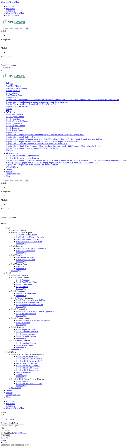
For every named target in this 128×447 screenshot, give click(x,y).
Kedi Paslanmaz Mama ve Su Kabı (54, 100)
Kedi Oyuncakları (13, 91)
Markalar (9, 169)
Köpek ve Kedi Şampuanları (60, 162)
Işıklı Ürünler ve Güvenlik (29, 137)
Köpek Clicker (78, 135)
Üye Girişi (10, 419)
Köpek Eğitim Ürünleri (15, 117)
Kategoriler (10, 11)
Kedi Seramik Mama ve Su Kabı (106, 100)
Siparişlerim (10, 9)
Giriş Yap (5, 436)
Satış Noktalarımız (13, 174)
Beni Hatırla (9, 433)
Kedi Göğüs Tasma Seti (46, 104)
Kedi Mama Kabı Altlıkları (29, 100)
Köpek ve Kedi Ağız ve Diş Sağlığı (30, 365)
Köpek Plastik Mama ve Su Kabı (61, 139)
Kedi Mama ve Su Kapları (16, 88)
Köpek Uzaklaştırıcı (64, 135)
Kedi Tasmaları (12, 93)
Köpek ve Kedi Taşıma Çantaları (45, 165)
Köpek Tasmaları (13, 128)
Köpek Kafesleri (25, 165)
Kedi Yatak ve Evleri (14, 95)
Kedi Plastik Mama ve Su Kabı (81, 100)
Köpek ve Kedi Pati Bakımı (30, 160)
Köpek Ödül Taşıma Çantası (44, 135)
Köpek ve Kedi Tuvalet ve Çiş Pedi (82, 160)
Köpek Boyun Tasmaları (29, 146)
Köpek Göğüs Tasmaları (71, 146)
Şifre (3, 428)
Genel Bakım (92, 162)
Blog (8, 176)
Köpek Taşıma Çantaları (15, 130)
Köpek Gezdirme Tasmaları (50, 146)
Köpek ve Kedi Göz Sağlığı (37, 162)
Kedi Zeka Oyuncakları (58, 102)
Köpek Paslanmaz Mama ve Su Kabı (33, 139)
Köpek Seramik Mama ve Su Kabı (88, 139)
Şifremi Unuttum (20, 433)
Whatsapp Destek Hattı (10, 2)
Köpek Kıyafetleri (13, 119)
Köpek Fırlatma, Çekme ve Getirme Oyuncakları (38, 141)
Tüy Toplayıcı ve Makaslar (107, 160)
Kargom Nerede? (13, 15)
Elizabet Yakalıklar (79, 162)
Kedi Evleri (23, 106)
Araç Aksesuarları (60, 144)
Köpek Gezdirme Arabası (29, 148)
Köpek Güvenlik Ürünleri (91, 146)
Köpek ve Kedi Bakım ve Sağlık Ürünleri (22, 156)
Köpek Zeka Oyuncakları (68, 141)
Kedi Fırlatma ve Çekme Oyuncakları (34, 102)
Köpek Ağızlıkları (26, 135)
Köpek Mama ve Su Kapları (17, 121)
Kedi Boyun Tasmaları (28, 104)
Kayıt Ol (4, 438)
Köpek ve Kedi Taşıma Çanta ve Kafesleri (22, 158)
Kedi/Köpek (14, 153)
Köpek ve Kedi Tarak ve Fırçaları (54, 160)
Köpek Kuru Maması (14, 114)
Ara (27, 29)
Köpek (12, 112)
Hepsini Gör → (12, 97)
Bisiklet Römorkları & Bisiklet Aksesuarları (36, 144)
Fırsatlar (9, 171)
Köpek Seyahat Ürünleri (15, 126)
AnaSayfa (10, 6)
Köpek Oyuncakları (14, 123)
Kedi (11, 84)
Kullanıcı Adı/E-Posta (9, 423)
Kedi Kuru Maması (13, 86)
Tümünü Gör (21, 244)
